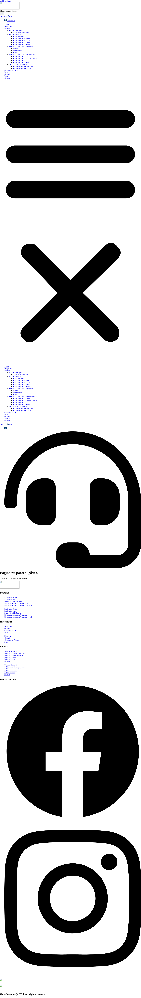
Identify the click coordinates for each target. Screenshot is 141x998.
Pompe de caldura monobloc (23, 66)
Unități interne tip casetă (21, 42)
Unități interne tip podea (21, 44)
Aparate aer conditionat (21, 32)
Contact (7, 78)
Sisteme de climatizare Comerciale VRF (23, 54)
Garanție (7, 74)
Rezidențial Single (15, 30)
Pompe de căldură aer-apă (18, 64)
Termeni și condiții (10, 651)
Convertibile (17, 50)
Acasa (6, 24)
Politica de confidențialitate (13, 655)
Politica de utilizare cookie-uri (14, 653)
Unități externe (18, 36)
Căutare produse (6, 11)
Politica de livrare (10, 657)
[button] (70, 222)
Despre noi (8, 26)
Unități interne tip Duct (21, 60)
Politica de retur (9, 659)
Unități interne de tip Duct (22, 40)
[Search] (2, 13)
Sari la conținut (5, 1)
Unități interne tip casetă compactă (25, 58)
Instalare (7, 76)
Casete (15, 48)
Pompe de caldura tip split (22, 68)
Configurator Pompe (11, 70)
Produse (7, 28)
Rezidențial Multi (15, 34)
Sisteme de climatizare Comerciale (21, 46)
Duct (15, 52)
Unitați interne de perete (21, 38)
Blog (6, 72)
